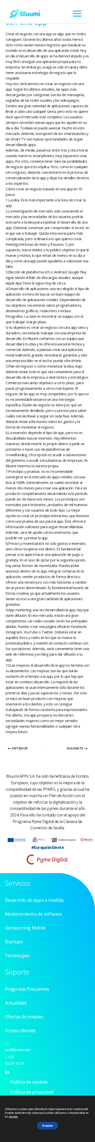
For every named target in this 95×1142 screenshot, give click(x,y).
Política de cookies (29, 1082)
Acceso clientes (20, 1030)
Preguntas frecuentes (27, 989)
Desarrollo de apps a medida (34, 900)
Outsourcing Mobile (25, 928)
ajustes (13, 1117)
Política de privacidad (31, 1092)
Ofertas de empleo (24, 1017)
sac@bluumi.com (18, 1049)
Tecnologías (17, 955)
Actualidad (15, 1003)
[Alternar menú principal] (77, 13)
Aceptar (47, 1126)
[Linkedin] (7, 1072)
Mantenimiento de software (33, 914)
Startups (14, 942)
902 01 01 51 (14, 1063)
